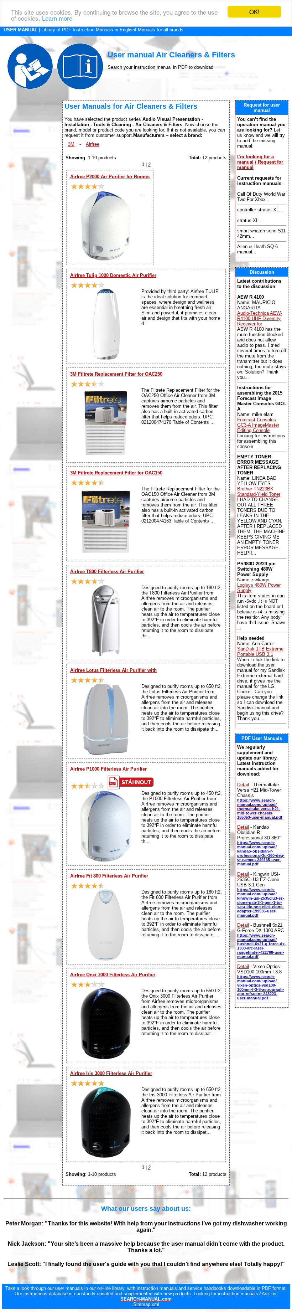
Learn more (57, 18)
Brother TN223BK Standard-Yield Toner (258, 491)
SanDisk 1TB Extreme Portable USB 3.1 (260, 651)
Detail (243, 784)
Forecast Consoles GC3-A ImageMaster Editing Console (258, 425)
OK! (254, 11)
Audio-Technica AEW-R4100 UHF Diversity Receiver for (259, 318)
